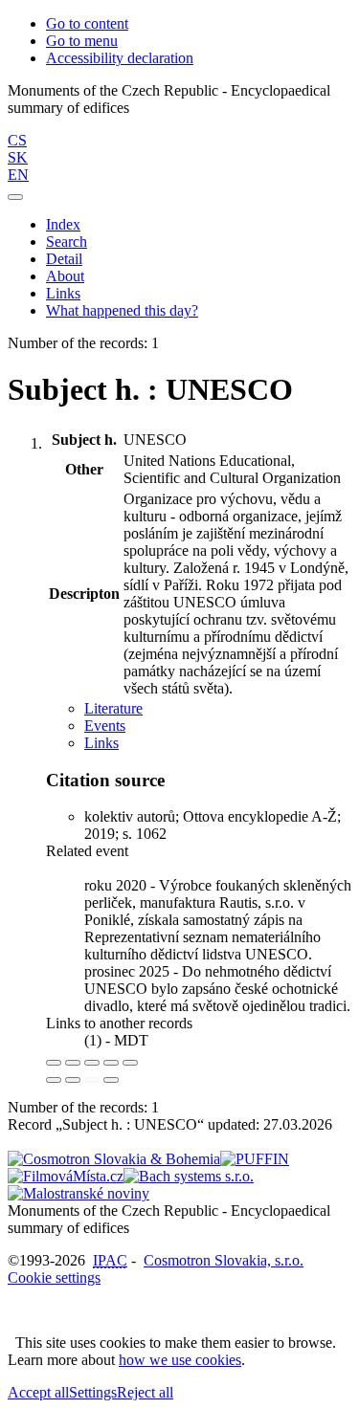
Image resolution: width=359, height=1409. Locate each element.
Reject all (145, 1392)
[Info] (130, 1063)
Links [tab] (101, 743)
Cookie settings (54, 1277)
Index (63, 224)
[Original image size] (92, 1063)
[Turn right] (72, 1080)
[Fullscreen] (111, 1063)
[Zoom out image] (72, 1063)
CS (17, 140)
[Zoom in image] (53, 1063)
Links (63, 293)
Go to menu (82, 41)
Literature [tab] (113, 708)
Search (66, 241)
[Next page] (111, 1080)
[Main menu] (15, 197)
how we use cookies (180, 1360)
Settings (93, 1392)
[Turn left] (53, 1080)
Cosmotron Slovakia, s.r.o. (223, 1260)
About (65, 276)
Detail (64, 259)
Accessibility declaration (119, 58)
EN (18, 174)
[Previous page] (92, 1080)
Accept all (38, 1392)
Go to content (87, 23)
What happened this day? (122, 310)
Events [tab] (104, 725)
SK (18, 157)
